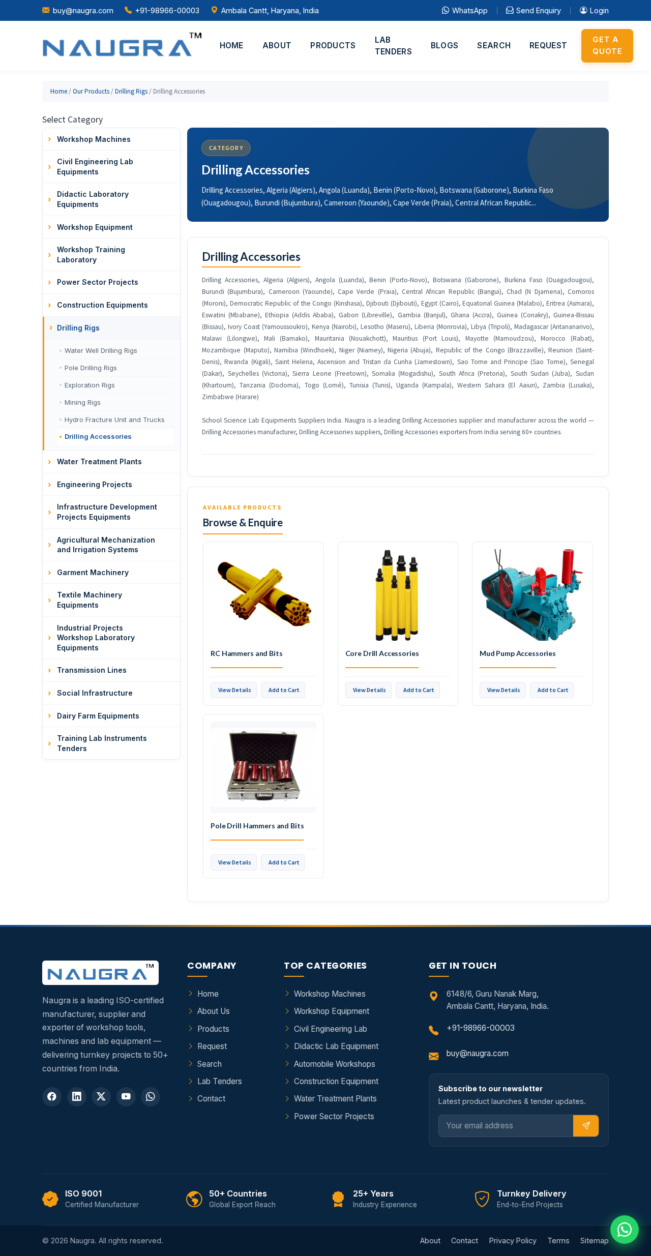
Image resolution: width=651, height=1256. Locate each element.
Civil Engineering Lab (330, 1029)
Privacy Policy (513, 1240)
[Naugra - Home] (121, 45)
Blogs (445, 45)
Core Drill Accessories (382, 653)
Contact (211, 1098)
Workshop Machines (330, 994)
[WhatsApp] (150, 1097)
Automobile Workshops (334, 1064)
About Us (213, 1011)
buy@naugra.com (83, 10)
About (277, 45)
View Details (234, 690)
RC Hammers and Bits (246, 653)
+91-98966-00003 (167, 10)
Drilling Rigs (131, 91)
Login (599, 10)
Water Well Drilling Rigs (101, 350)
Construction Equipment (336, 1081)
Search (494, 45)
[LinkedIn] (76, 1097)
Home (232, 45)
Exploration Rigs (90, 385)
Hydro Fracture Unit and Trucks (115, 419)
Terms (558, 1240)
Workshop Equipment (331, 1011)
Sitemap (594, 1240)
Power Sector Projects (334, 1116)
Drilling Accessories (98, 436)
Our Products (91, 91)
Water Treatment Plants (335, 1098)
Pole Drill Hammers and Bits (257, 825)
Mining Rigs (83, 402)
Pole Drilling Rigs (91, 368)
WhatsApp (470, 10)
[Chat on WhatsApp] (624, 1229)
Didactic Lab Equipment (336, 1046)
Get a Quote (607, 45)
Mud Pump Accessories (518, 653)
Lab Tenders (393, 45)
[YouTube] (126, 1097)
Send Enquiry (538, 10)
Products (333, 45)
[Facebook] (52, 1097)
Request (548, 45)
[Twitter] (101, 1097)
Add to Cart (284, 690)
